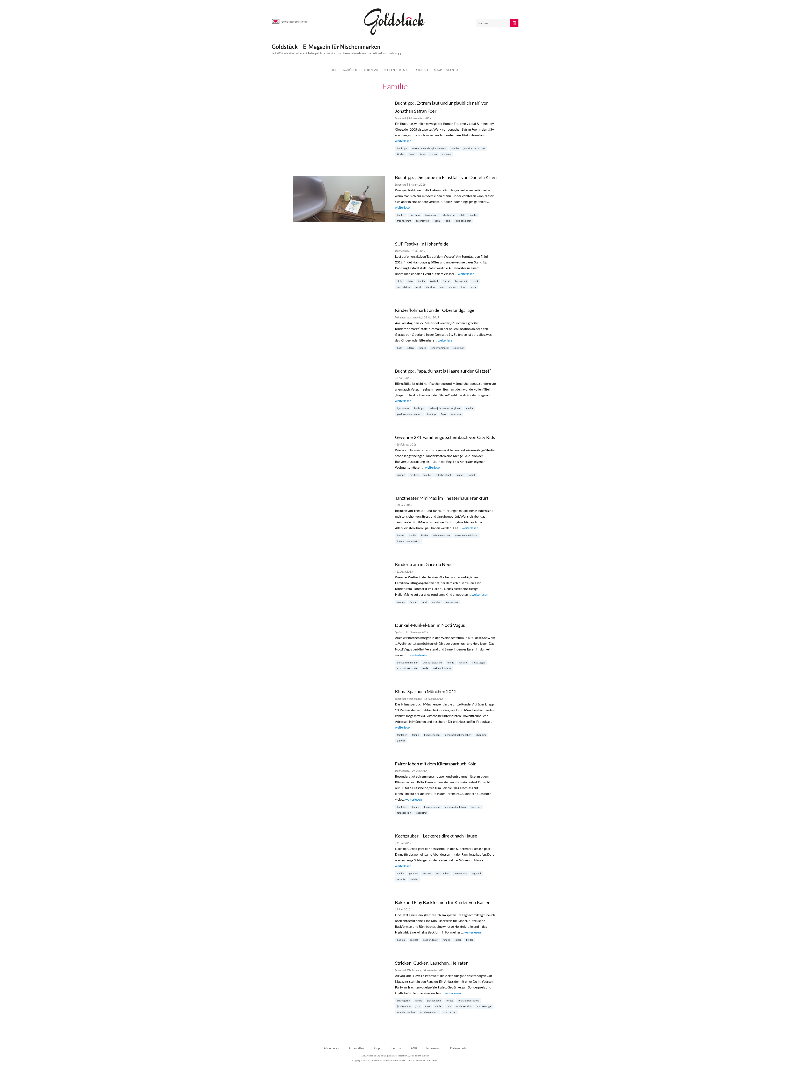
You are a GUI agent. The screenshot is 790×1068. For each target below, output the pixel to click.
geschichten (422, 220)
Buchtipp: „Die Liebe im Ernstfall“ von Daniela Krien (446, 177)
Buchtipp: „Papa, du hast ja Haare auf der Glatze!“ (443, 371)
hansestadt (461, 281)
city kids (414, 474)
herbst (449, 1000)
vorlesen (446, 154)
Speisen (389, 69)
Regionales (421, 69)
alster (410, 281)
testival (452, 287)
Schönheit (351, 69)
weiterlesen (403, 141)
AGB (414, 1048)
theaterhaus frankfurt (408, 541)
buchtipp (402, 148)
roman (433, 154)
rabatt (471, 474)
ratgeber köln (404, 812)
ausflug (401, 474)
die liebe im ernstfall (454, 214)
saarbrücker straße (407, 668)
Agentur (453, 69)
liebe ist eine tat (463, 220)
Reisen (404, 69)
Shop (438, 69)
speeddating (403, 287)
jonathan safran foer (474, 148)
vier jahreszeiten (406, 1012)
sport (418, 287)
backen (401, 939)
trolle (425, 668)
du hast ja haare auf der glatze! (445, 408)
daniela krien (431, 214)
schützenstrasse (441, 535)
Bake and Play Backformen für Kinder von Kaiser (442, 902)
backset (414, 939)
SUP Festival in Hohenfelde (421, 244)
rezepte (401, 879)
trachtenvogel (483, 1006)
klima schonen (432, 734)
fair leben (402, 734)
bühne (400, 535)
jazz (418, 1006)
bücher (401, 214)
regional (476, 873)
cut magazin (403, 1000)
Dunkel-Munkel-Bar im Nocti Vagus (430, 625)
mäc (449, 1006)
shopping (481, 734)
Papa (443, 414)
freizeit (446, 281)
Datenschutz (458, 1048)
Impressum (433, 1048)
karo (427, 1006)
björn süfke (403, 408)
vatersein (456, 414)
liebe (422, 154)
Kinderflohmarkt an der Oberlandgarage (434, 310)
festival (434, 281)
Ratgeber (476, 806)
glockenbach (434, 1000)
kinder (400, 154)
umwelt (401, 740)
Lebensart (372, 69)
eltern (410, 347)
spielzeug (458, 347)
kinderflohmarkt (439, 347)
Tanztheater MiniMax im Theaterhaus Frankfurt (441, 498)
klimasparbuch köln (455, 806)
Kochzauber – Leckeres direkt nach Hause (436, 836)
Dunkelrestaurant (432, 662)
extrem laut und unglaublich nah (429, 148)
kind (424, 602)
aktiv (399, 281)
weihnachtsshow (442, 668)
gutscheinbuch (444, 474)
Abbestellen (356, 1048)
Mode (334, 69)
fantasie (463, 662)
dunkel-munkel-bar (407, 662)
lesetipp (431, 414)
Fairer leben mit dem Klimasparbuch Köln (435, 763)
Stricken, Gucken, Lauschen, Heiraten (431, 963)
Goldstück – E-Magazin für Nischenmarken (326, 46)
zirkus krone (449, 1012)
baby (399, 347)
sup (442, 287)
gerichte (413, 873)
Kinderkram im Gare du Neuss (424, 564)
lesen (412, 154)
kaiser (458, 939)
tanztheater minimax (466, 535)
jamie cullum (404, 1006)
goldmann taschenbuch (409, 414)
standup (430, 287)
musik (475, 281)
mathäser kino (464, 1006)
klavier (438, 1006)
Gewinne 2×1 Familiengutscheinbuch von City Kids (445, 437)
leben (437, 220)
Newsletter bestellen (294, 21)
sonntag (436, 602)
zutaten (414, 879)
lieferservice (460, 873)
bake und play (430, 939)
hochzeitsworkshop (468, 1000)
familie (455, 148)
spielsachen (451, 602)
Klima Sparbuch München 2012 (426, 691)
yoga (473, 287)
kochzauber (442, 873)
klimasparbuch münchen (458, 734)
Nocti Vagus (478, 662)
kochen (427, 873)
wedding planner (429, 1012)
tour (463, 287)
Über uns (395, 1048)
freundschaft (404, 220)
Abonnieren (331, 1048)
